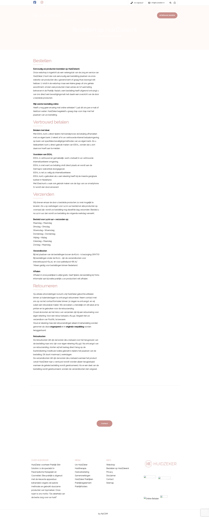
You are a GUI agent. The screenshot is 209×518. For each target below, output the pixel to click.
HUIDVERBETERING (112, 10)
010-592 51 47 (119, 449)
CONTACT (70, 20)
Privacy (109, 472)
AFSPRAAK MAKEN (167, 15)
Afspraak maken (43, 449)
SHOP (131, 10)
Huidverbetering (82, 472)
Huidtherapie (80, 468)
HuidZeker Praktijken (84, 479)
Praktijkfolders (81, 486)
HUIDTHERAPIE (89, 10)
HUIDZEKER (71, 10)
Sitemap (110, 483)
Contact (110, 479)
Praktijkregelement (83, 483)
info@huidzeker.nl (143, 449)
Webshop (110, 465)
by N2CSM (103, 514)
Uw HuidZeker (81, 465)
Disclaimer (111, 475)
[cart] (174, 3)
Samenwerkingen (82, 475)
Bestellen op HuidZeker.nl (117, 468)
